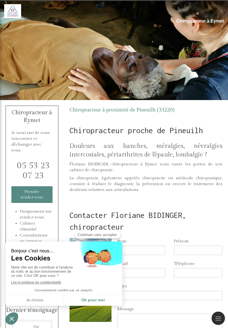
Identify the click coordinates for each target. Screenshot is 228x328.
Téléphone (184, 263)
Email (122, 263)
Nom (122, 241)
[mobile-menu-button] (218, 318)
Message (125, 309)
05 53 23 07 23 (33, 171)
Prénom (181, 241)
